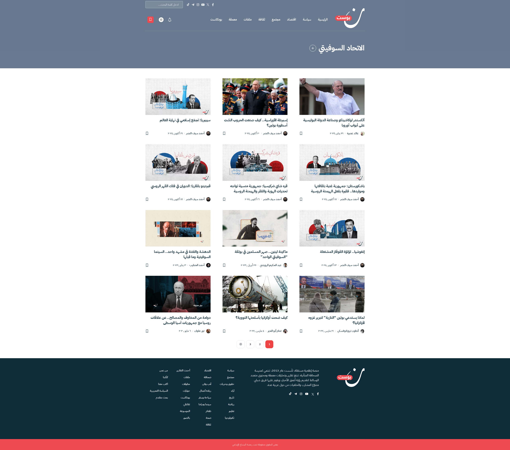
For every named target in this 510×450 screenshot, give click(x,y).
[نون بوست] (350, 19)
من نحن (163, 370)
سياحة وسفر (205, 397)
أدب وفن (206, 384)
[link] (312, 48)
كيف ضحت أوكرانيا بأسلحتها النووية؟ (261, 317)
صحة (208, 418)
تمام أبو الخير (274, 331)
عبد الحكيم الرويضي (270, 265)
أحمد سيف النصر (272, 133)
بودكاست (216, 19)
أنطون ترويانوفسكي (348, 331)
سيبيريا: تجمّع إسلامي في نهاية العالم (185, 120)
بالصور (186, 418)
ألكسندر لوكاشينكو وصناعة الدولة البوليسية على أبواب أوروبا (334, 122)
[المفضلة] (150, 20)
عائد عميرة (353, 133)
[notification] (170, 19)
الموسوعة (185, 411)
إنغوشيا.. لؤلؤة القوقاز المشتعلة (342, 251)
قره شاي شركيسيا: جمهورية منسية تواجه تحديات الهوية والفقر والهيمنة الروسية (258, 188)
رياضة (231, 404)
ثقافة (261, 19)
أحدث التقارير (183, 370)
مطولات (186, 384)
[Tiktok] (187, 4)
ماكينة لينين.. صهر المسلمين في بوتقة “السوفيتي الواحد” (261, 254)
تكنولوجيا (229, 418)
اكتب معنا (163, 384)
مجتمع (276, 19)
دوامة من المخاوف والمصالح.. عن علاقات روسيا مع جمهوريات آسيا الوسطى (181, 320)
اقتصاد (291, 19)
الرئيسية (323, 19)
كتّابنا (165, 377)
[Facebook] (212, 4)
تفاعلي (186, 404)
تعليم (231, 411)
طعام (208, 411)
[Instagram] (197, 4)
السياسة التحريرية (159, 391)
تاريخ (231, 397)
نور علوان (199, 331)
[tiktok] (290, 394)
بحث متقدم (162, 397)
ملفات (248, 19)
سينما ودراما (205, 404)
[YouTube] (202, 4)
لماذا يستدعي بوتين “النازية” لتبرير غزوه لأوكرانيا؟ (336, 320)
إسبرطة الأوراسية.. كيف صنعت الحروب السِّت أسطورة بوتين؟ (255, 122)
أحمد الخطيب (196, 265)
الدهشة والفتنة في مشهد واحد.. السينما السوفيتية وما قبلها (182, 254)
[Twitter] (207, 4)
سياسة (307, 19)
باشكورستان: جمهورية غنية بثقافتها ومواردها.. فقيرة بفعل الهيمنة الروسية (338, 188)
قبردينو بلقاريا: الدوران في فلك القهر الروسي (181, 186)
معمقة (233, 19)
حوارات (186, 391)
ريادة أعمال (205, 391)
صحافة (207, 377)
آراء (232, 391)
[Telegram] (192, 4)
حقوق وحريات (227, 384)
